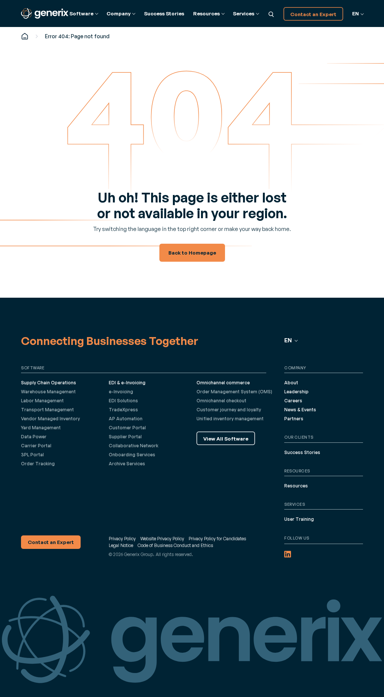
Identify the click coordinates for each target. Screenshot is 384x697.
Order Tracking (38, 463)
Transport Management (47, 409)
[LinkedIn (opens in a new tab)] (287, 554)
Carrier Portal (36, 445)
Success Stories (164, 13)
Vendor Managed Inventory (50, 418)
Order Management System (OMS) (234, 391)
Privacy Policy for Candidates (217, 538)
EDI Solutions (123, 400)
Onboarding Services (132, 454)
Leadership (296, 391)
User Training (299, 519)
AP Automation (125, 418)
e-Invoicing (121, 391)
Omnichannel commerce (223, 382)
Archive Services (127, 463)
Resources (296, 486)
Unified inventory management (230, 418)
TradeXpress (123, 409)
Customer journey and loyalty (228, 409)
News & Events (300, 409)
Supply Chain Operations (48, 382)
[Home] (24, 36)
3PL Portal (32, 454)
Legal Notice (121, 545)
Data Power (33, 436)
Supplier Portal (125, 436)
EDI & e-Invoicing (127, 382)
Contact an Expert (313, 14)
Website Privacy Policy (162, 538)
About (291, 382)
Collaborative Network (133, 445)
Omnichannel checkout (221, 400)
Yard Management (41, 427)
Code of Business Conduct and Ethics (175, 545)
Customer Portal (127, 427)
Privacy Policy (122, 538)
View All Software (225, 438)
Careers (293, 400)
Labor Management (42, 400)
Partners (293, 418)
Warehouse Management (48, 391)
